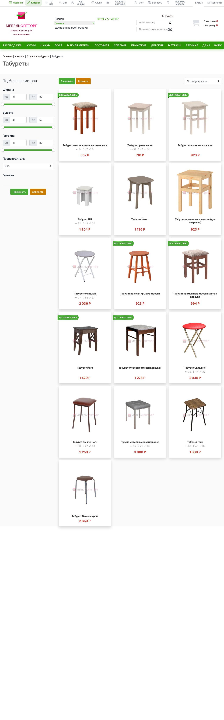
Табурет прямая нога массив (195, 145)
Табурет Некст (140, 219)
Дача (206, 45)
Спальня (120, 45)
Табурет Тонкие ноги (85, 442)
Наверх (215, 710)
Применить (19, 191)
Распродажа (12, 45)
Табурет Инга (85, 367)
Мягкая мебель (78, 45)
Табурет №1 (85, 219)
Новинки (83, 81)
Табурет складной (85, 293)
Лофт (58, 45)
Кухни (31, 45)
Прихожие (138, 45)
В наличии (67, 81)
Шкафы (45, 45)
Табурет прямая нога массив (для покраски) (195, 221)
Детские (157, 45)
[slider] (2, 104)
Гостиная (102, 45)
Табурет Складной (195, 367)
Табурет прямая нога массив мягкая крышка (195, 295)
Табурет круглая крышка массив (140, 293)
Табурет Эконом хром (85, 516)
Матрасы (174, 45)
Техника (192, 45)
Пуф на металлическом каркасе (140, 442)
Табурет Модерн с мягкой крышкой (140, 367)
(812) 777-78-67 (108, 19)
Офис (218, 45)
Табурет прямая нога (140, 145)
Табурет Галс (195, 442)
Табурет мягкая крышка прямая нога (85, 145)
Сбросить (38, 191)
